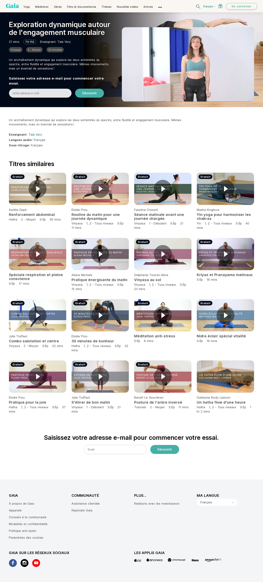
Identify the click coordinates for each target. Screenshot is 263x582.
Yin (199, 223)
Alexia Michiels (82, 275)
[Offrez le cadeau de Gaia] (220, 6)
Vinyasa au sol (147, 280)
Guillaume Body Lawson (213, 397)
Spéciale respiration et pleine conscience (36, 277)
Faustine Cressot (146, 210)
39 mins (55, 219)
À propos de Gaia (21, 503)
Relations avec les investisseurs (156, 503)
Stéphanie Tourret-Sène (151, 275)
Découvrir (89, 93)
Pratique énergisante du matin (100, 280)
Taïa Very (64, 42)
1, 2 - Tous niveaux (100, 223)
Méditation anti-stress (154, 336)
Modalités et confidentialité (28, 524)
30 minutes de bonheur (93, 341)
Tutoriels (140, 407)
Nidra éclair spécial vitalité (221, 336)
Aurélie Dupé (18, 210)
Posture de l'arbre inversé (158, 402)
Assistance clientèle (86, 503)
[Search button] (198, 6)
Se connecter (242, 6)
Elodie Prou (79, 210)
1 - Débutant (158, 223)
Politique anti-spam (22, 531)
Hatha (13, 219)
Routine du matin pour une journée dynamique (96, 216)
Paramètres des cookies (26, 537)
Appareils (15, 510)
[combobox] (217, 502)
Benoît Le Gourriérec (149, 397)
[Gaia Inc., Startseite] (12, 5)
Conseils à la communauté (28, 517)
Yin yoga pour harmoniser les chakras (224, 216)
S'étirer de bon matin (91, 402)
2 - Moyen (29, 219)
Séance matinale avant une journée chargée (159, 216)
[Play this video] (38, 189)
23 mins (139, 289)
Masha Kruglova (208, 210)
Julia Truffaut (18, 336)
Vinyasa (77, 223)
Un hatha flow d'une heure (221, 402)
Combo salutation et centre (34, 341)
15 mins (77, 289)
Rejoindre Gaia (82, 510)
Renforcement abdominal (32, 214)
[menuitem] (26, 5)
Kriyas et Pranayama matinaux (225, 275)
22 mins (57, 346)
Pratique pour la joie (27, 402)
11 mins (77, 227)
